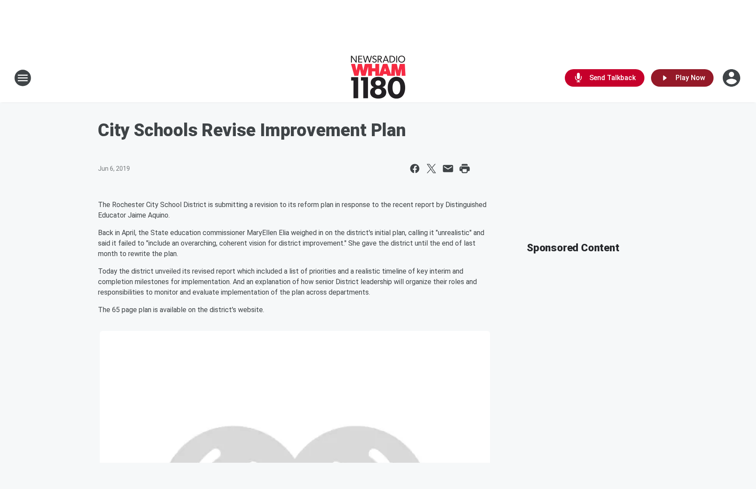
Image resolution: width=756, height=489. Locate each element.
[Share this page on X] (431, 168)
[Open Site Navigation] (23, 78)
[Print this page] (464, 168)
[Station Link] (378, 78)
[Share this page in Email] (448, 168)
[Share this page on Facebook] (415, 168)
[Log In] (732, 78)
